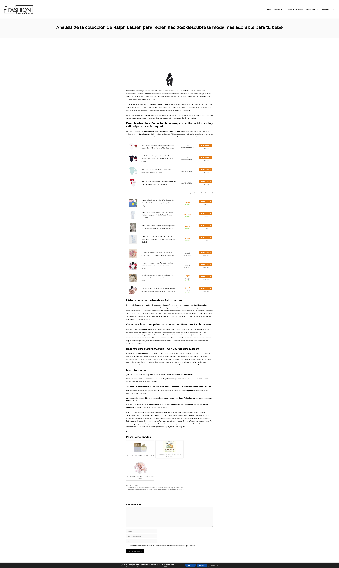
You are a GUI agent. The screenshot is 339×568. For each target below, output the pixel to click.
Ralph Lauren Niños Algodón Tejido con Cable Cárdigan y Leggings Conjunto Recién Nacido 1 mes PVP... (157, 215)
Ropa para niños (133, 485)
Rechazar (202, 565)
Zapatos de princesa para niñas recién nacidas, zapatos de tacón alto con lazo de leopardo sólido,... (157, 266)
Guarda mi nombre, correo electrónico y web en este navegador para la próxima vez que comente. (161, 545)
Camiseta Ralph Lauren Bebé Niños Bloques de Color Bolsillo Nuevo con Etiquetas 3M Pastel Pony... (158, 203)
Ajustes (213, 565)
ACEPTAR (190, 565)
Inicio (269, 9)
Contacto (325, 9)
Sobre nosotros (312, 9)
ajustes (165, 566)
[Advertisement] (169, 51)
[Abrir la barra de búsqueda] (333, 9)
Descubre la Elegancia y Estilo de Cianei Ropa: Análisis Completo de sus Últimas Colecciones (156, 489)
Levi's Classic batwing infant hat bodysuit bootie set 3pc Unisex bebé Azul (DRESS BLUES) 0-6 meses (158, 158)
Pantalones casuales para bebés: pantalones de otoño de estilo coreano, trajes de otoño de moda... (157, 278)
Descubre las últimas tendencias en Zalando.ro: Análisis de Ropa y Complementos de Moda (155, 487)
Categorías (278, 9)
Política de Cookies (169, 564)
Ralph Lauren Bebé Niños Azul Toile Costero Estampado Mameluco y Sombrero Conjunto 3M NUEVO (158, 239)
